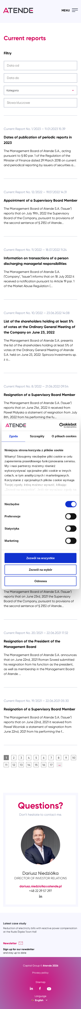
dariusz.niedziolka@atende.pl (40, 886)
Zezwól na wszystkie (40, 558)
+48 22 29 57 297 (40, 891)
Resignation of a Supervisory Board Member (39, 394)
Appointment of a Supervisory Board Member (40, 200)
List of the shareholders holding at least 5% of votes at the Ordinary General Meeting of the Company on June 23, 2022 (39, 326)
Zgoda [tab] (13, 436)
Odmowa (40, 581)
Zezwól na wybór (40, 569)
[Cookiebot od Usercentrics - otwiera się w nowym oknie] (59, 425)
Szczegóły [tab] (37, 436)
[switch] (70, 516)
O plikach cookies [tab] (64, 436)
